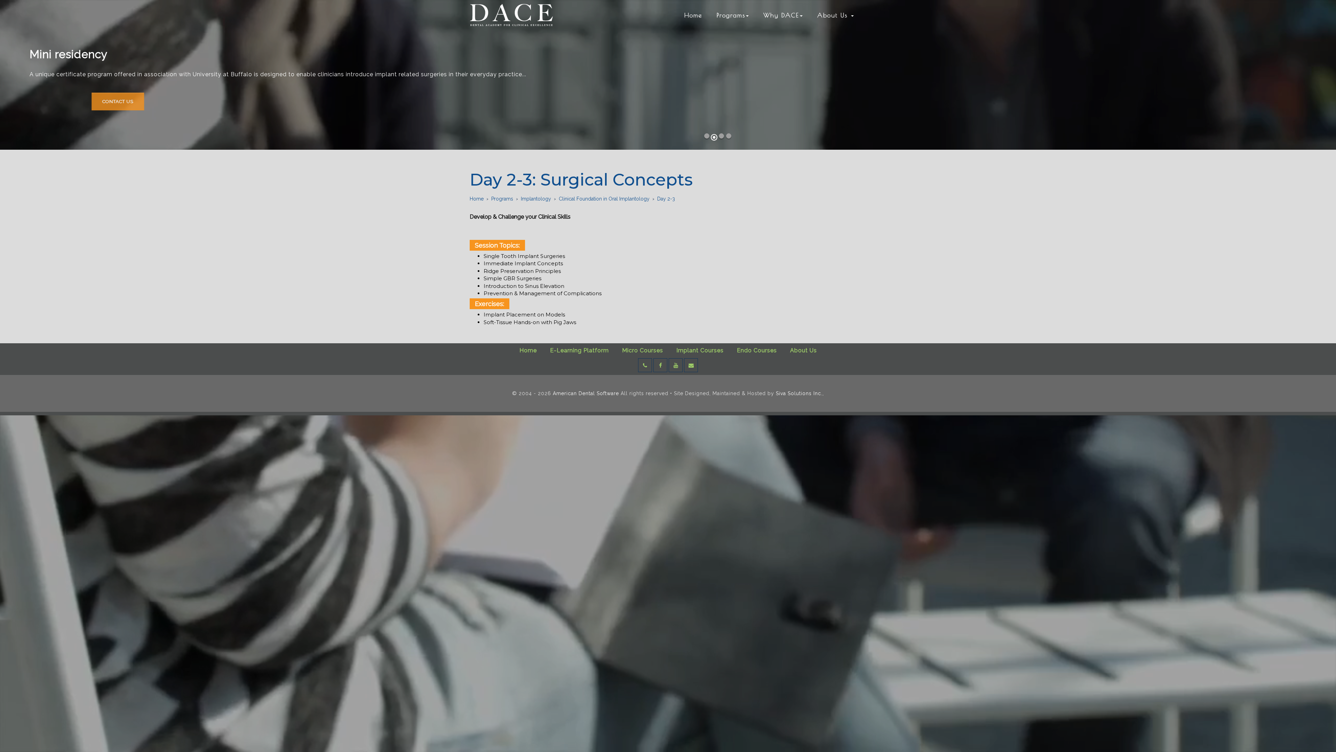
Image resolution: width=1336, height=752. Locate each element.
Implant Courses (700, 350)
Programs (731, 15)
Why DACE (781, 15)
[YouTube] (675, 365)
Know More (56, 101)
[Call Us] (645, 365)
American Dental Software (587, 393)
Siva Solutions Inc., (800, 393)
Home (693, 15)
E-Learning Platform (579, 350)
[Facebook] (660, 365)
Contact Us (117, 101)
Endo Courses (757, 350)
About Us (833, 15)
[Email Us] (691, 365)
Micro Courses (642, 350)
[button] (21, 78)
